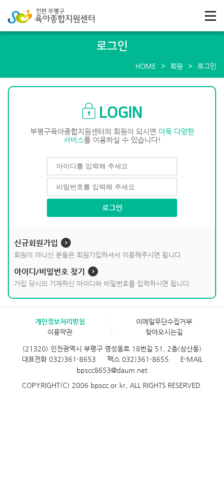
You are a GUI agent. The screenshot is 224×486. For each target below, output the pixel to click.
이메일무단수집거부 (164, 321)
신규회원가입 (36, 242)
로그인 (112, 207)
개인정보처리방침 (60, 321)
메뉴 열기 (210, 16)
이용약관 (59, 332)
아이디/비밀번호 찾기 (49, 271)
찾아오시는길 (164, 332)
